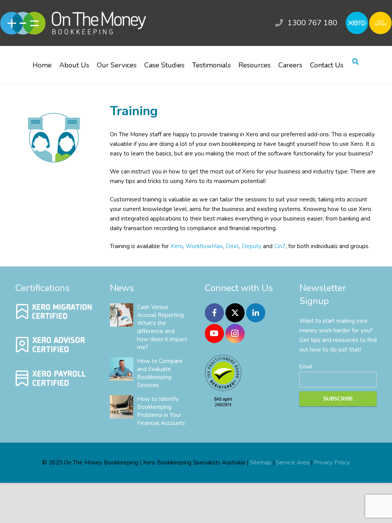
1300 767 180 (312, 23)
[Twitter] (235, 312)
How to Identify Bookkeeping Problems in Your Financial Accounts (161, 411)
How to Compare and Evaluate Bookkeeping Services (160, 373)
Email (305, 366)
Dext (232, 246)
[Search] (355, 62)
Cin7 (280, 246)
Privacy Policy (332, 462)
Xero (176, 246)
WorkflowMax (204, 246)
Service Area (292, 462)
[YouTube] (214, 333)
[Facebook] (214, 312)
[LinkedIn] (255, 312)
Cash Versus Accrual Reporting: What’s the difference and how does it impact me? (162, 327)
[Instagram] (235, 333)
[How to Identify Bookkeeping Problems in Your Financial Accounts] (121, 406)
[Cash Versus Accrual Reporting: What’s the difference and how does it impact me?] (121, 315)
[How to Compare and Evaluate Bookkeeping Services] (121, 369)
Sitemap (260, 462)
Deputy (251, 246)
